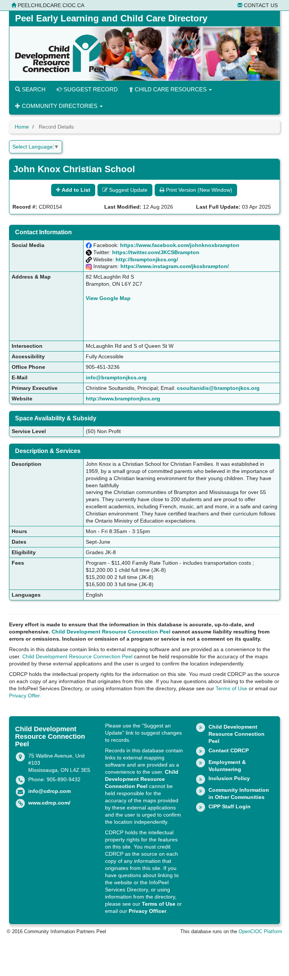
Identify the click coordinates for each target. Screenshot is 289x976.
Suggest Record (90, 89)
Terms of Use (231, 688)
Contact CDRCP (228, 750)
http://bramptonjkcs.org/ (147, 259)
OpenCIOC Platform (260, 931)
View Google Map (108, 298)
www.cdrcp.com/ (49, 803)
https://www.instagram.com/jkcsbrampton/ (174, 266)
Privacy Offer (24, 696)
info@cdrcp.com (49, 791)
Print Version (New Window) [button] (198, 190)
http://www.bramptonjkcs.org (123, 399)
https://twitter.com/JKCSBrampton (155, 252)
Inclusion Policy (229, 778)
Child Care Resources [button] (170, 89)
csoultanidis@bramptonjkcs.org (218, 388)
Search (33, 89)
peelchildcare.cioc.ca (50, 5)
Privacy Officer (147, 911)
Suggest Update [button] (128, 190)
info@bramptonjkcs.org (116, 377)
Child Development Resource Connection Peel (111, 632)
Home (22, 127)
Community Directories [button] (59, 106)
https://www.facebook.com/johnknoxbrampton (179, 245)
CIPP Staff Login (229, 806)
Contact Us (260, 5)
